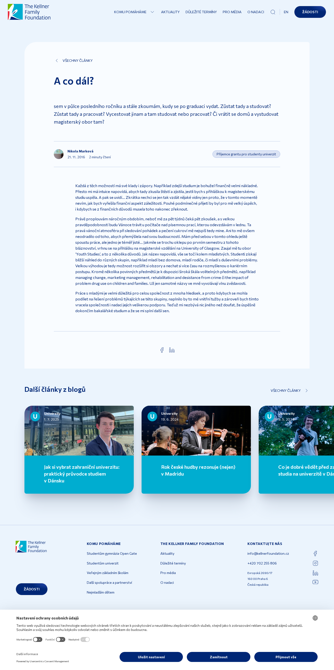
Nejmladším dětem (100, 592)
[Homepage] (29, 12)
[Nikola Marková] (59, 154)
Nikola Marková (80, 151)
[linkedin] (172, 350)
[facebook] (162, 350)
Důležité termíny (201, 12)
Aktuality (170, 12)
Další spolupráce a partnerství (109, 582)
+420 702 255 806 (262, 563)
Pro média (232, 12)
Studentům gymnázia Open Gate (112, 553)
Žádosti (310, 12)
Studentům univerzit (103, 563)
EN (286, 12)
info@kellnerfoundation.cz (268, 553)
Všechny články (78, 60)
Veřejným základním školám (107, 573)
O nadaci (255, 12)
